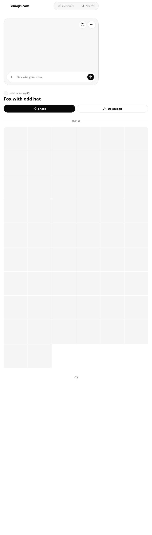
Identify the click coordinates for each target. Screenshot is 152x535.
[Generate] (90, 77)
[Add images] (11, 77)
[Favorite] (82, 24)
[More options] (92, 24)
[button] (65, 6)
